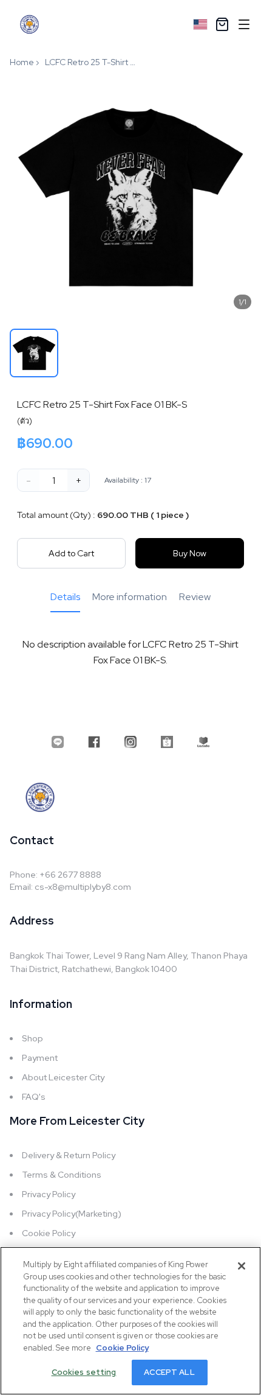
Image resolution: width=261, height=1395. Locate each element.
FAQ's (34, 1096)
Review (195, 596)
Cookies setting (84, 1372)
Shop (32, 1038)
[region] (130, 1320)
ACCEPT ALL (169, 1372)
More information (129, 596)
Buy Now (189, 553)
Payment (40, 1057)
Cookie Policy (48, 1233)
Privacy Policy (48, 1194)
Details (65, 596)
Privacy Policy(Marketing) (71, 1213)
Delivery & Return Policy (68, 1155)
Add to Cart (71, 553)
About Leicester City (63, 1077)
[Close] (241, 1266)
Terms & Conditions (61, 1174)
